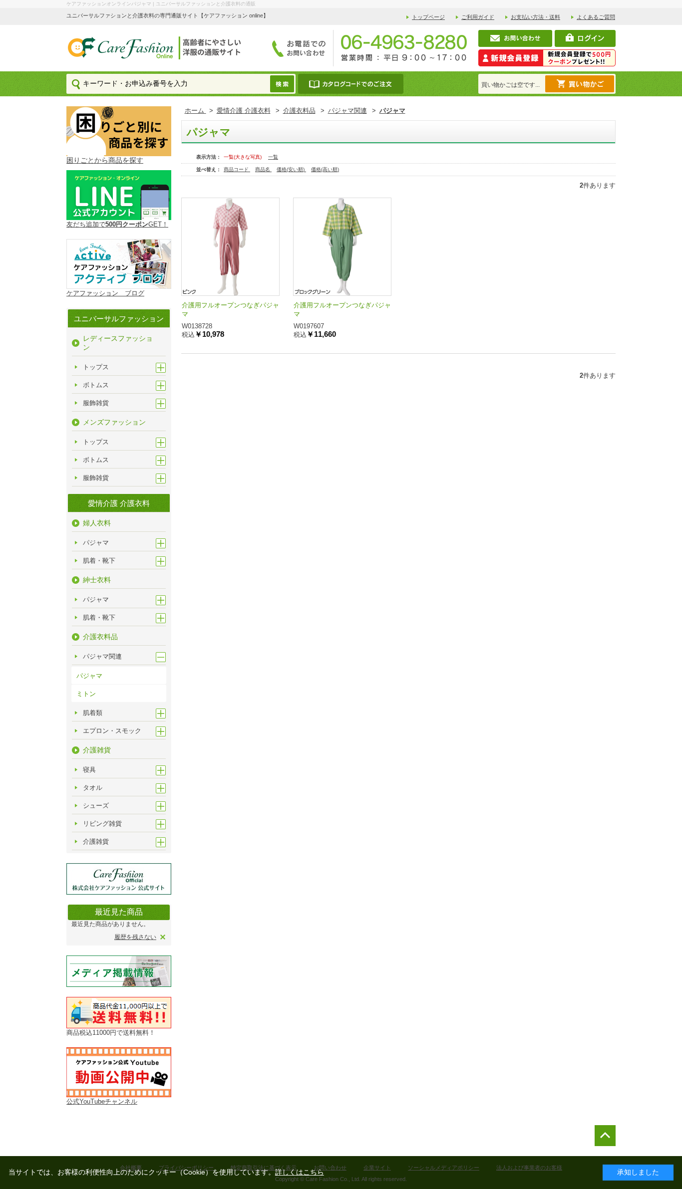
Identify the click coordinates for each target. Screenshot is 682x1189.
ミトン (86, 694)
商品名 (263, 169)
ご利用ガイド (477, 17)
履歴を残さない (135, 937)
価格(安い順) (291, 169)
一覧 (273, 157)
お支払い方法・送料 (535, 17)
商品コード (237, 169)
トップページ (428, 17)
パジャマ (89, 676)
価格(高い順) (325, 169)
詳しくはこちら (299, 1172)
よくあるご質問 (596, 17)
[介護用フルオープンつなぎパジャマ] (230, 246)
